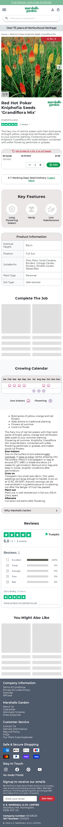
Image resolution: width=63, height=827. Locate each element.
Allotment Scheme (14, 712)
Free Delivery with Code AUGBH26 (31, 2)
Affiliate (7, 695)
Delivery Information (15, 729)
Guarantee (9, 709)
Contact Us (9, 726)
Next (59, 67)
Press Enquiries (12, 714)
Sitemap (8, 692)
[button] (4, 10)
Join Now (47, 798)
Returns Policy (11, 731)
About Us (8, 706)
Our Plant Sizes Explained (17, 737)
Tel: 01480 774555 (13, 775)
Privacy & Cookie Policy (16, 690)
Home (4, 34)
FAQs (6, 734)
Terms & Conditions (14, 687)
